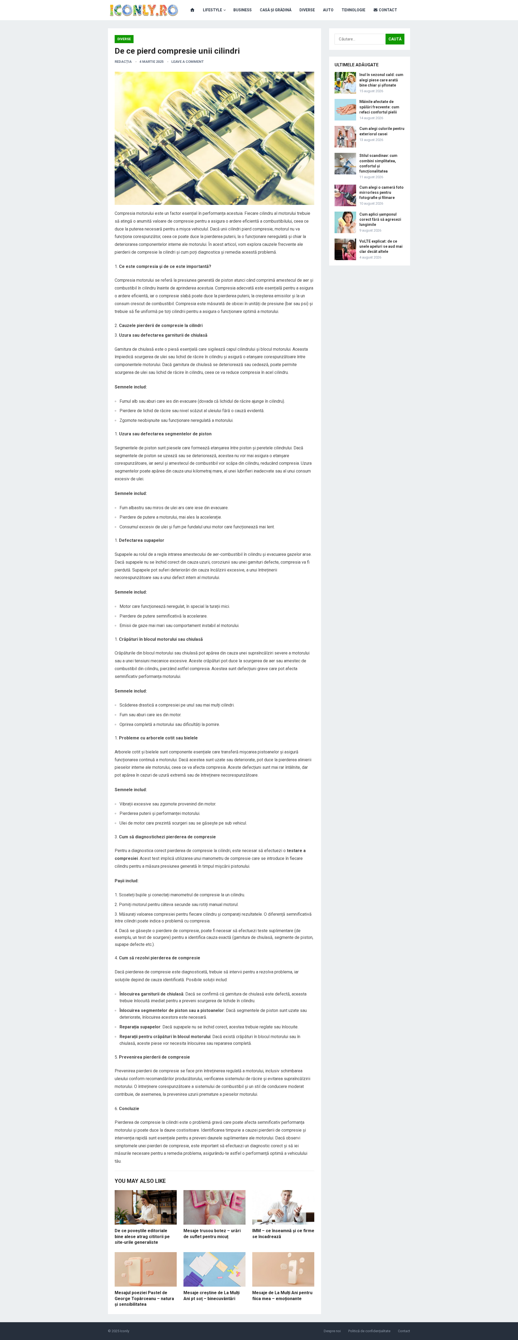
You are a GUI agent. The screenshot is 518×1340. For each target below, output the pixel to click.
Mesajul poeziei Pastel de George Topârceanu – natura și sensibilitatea (144, 1298)
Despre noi (332, 1331)
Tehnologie (353, 10)
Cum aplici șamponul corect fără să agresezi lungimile (380, 219)
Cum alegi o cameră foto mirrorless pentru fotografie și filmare (381, 192)
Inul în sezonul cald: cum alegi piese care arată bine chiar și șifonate (381, 80)
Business (242, 10)
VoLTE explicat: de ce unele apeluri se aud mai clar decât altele (381, 246)
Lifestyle (212, 10)
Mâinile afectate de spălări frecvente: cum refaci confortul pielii (379, 106)
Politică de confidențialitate (369, 1331)
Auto (328, 10)
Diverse (307, 10)
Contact (387, 10)
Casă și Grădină (275, 10)
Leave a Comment (187, 62)
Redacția (123, 62)
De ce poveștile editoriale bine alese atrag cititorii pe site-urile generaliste (142, 1236)
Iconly (124, 1331)
